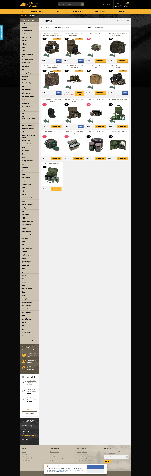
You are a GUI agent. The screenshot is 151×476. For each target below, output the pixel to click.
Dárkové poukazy (26, 73)
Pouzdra (24, 228)
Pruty (23, 241)
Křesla (23, 154)
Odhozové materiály (27, 198)
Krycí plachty (25, 151)
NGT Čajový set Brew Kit (52, 163)
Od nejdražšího (57, 27)
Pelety (23, 211)
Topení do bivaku (26, 305)
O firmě (24, 452)
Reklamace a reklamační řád (84, 456)
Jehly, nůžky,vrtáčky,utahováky (28, 117)
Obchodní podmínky (100, 11)
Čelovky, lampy (25, 66)
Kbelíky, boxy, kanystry (28, 128)
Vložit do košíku (100, 60)
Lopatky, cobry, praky (27, 161)
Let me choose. (62, 471)
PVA (23, 245)
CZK (109, 4)
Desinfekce (25, 76)
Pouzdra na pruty (26, 231)
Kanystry (52, 454)
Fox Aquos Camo (26, 106)
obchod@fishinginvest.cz (29, 435)
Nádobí (23, 174)
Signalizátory (25, 265)
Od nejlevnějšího (45, 27)
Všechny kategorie (29, 340)
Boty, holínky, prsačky (27, 59)
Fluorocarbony (25, 103)
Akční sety (24, 27)
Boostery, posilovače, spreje (27, 55)
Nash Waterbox (26, 177)
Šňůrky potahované (27, 289)
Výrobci (58, 11)
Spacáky (24, 272)
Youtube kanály (26, 460)
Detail (58, 60)
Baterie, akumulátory (27, 30)
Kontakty (121, 11)
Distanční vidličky (26, 90)
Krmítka (24, 147)
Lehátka (24, 157)
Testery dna (25, 299)
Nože (23, 191)
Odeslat (107, 461)
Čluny (23, 69)
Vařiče (23, 316)
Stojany (24, 275)
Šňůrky (23, 285)
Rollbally (24, 258)
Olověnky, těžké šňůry (27, 204)
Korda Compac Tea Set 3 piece (96, 99)
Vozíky (23, 329)
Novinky (24, 454)
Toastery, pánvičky (27, 302)
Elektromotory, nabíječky (28, 96)
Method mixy (25, 167)
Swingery (24, 282)
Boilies (23, 47)
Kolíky (23, 132)
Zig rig (23, 336)
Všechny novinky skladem (29, 414)
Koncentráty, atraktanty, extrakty (28, 136)
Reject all (96, 471)
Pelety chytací (25, 215)
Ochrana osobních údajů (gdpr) (85, 460)
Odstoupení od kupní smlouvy (85, 458)
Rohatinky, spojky (26, 255)
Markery (24, 164)
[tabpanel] (28, 393)
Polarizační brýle (26, 225)
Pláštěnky (52, 456)
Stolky (23, 278)
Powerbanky (25, 238)
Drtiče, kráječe (26, 93)
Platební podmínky (82, 452)
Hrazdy (23, 113)
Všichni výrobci (99, 27)
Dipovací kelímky (26, 83)
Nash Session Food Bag (96, 33)
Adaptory (24, 24)
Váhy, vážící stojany (27, 312)
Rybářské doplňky (26, 262)
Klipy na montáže (54, 452)
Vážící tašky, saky (26, 319)
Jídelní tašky (25, 122)
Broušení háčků (26, 63)
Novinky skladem (77, 11)
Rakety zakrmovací (27, 248)
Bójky (23, 51)
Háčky (23, 110)
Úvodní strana (23, 15)
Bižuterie (24, 41)
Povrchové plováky (27, 235)
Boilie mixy (24, 44)
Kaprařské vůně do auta (28, 125)
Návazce (24, 181)
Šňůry (23, 292)
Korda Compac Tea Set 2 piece (96, 131)
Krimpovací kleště (26, 144)
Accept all (95, 467)
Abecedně (66, 27)
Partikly (24, 208)
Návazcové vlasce (26, 184)
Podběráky (24, 218)
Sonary (23, 268)
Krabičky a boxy (26, 140)
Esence (23, 100)
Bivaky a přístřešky (27, 37)
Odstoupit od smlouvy (83, 463)
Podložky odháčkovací (27, 221)
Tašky (23, 295)
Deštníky (24, 79)
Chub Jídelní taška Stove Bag (52, 131)
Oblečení (24, 194)
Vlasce (23, 326)
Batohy (23, 34)
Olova (23, 201)
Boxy (51, 462)
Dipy (23, 86)
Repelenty (24, 252)
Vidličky (24, 322)
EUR (107, 4)
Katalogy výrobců (27, 458)
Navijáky (24, 188)
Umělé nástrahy (26, 309)
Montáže (24, 171)
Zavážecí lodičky (26, 332)
